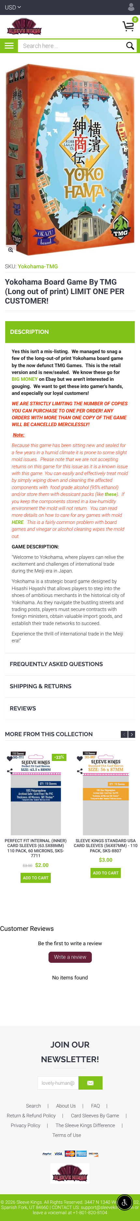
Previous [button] (124, 734)
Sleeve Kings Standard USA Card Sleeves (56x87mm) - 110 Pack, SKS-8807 (105, 846)
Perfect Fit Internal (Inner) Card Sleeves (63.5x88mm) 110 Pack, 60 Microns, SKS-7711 (35, 849)
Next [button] (131, 734)
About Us (66, 1106)
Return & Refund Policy (31, 1116)
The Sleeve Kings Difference (85, 1125)
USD (10, 7)
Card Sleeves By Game (95, 1116)
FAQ (95, 1106)
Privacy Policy (25, 1125)
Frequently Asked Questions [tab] (56, 664)
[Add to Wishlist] (10, 760)
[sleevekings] (70, 1173)
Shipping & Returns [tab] (41, 686)
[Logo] (24, 27)
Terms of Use (66, 1135)
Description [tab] (29, 332)
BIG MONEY (25, 379)
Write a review (70, 957)
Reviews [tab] (23, 708)
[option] (35, 820)
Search (33, 1106)
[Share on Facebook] (10, 781)
